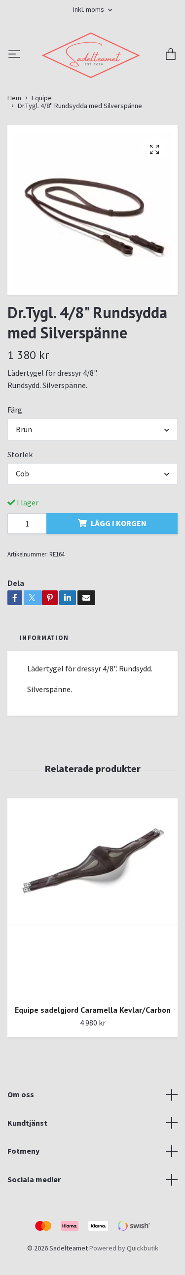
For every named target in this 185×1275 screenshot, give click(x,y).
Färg (14, 465)
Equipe (42, 153)
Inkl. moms (89, 9)
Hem (14, 153)
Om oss (20, 1150)
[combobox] (92, 485)
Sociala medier (34, 1235)
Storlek (20, 510)
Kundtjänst (27, 1178)
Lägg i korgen (119, 579)
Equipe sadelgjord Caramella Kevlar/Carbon (93, 1065)
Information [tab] (44, 693)
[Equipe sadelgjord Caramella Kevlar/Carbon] (92, 953)
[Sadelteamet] (92, 83)
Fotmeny (23, 1207)
